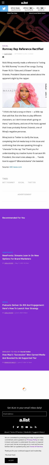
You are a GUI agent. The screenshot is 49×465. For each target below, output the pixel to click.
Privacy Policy (32, 440)
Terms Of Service (16, 432)
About (6, 432)
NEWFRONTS (7, 252)
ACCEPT (11, 460)
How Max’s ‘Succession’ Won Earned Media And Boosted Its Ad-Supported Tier (23, 356)
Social (5, 46)
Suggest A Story (38, 432)
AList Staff (8, 54)
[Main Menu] (3, 3)
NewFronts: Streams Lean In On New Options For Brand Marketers (20, 257)
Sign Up (35, 2)
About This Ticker (12, 13)
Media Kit (27, 432)
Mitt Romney (8, 182)
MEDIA (5, 302)
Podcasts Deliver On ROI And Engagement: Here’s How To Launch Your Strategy (23, 306)
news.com (17, 167)
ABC (11, 167)
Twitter (32, 182)
